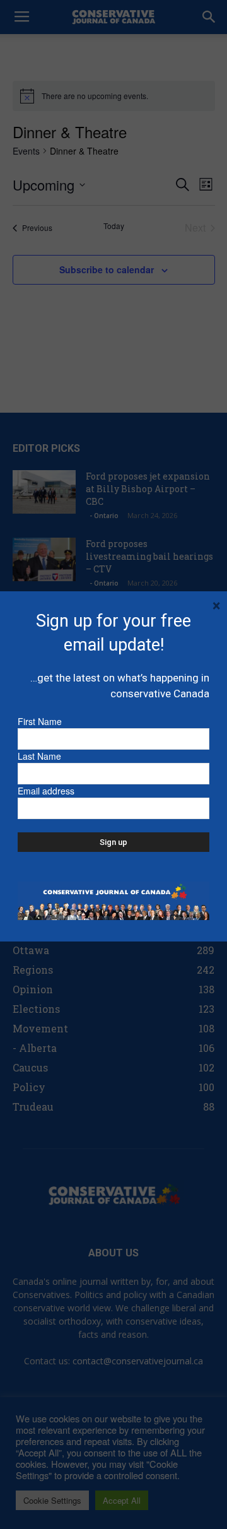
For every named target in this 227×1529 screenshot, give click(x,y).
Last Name (39, 756)
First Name (40, 721)
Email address (46, 790)
